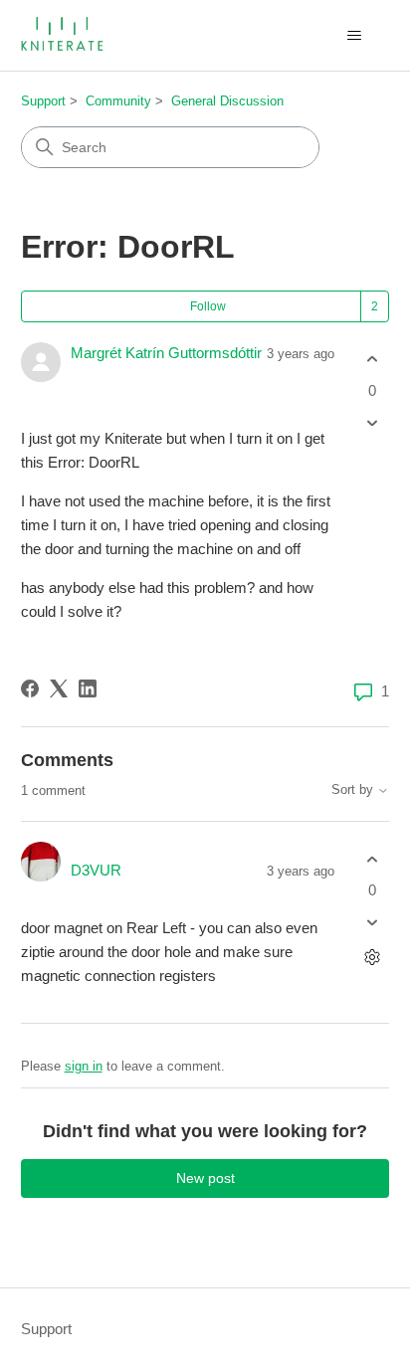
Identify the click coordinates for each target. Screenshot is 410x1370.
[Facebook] (30, 688)
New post (205, 1178)
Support (43, 101)
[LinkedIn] (88, 688)
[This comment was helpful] (371, 859)
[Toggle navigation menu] (353, 36)
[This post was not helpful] (371, 422)
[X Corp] (59, 688)
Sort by (354, 790)
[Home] (63, 35)
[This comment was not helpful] (371, 922)
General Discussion (227, 101)
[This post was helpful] (371, 359)
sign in (83, 1066)
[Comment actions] (371, 957)
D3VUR (96, 870)
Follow (208, 306)
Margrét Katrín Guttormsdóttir (166, 352)
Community (118, 101)
